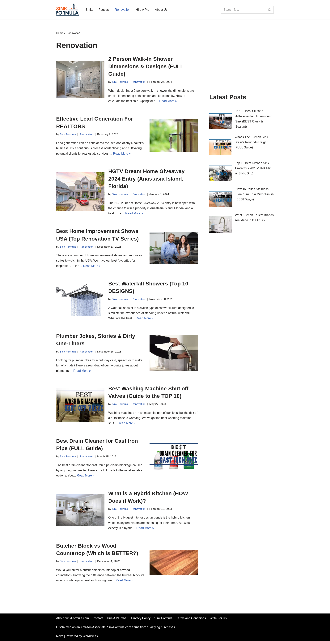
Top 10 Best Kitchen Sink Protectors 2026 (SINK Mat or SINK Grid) (253, 168)
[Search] (269, 10)
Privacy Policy (140, 618)
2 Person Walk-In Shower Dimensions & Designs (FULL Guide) (145, 66)
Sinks (89, 9)
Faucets (104, 9)
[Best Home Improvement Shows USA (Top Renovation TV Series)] (174, 248)
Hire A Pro (143, 9)
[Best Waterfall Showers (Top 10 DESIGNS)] (80, 300)
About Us (161, 9)
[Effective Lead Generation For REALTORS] (174, 135)
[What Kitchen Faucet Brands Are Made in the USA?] (220, 225)
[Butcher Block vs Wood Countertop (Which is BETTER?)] (174, 562)
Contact (98, 618)
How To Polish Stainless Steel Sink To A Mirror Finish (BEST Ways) (254, 194)
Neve (59, 636)
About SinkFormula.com (72, 618)
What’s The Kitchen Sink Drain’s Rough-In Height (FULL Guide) (251, 142)
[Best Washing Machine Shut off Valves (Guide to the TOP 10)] (80, 405)
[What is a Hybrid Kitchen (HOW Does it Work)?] (80, 510)
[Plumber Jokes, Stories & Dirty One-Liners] (174, 353)
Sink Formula (120, 81)
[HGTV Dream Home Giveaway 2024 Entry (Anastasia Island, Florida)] (80, 191)
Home (59, 32)
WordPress (90, 636)
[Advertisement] (241, 59)
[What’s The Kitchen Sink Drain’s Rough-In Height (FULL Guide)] (220, 147)
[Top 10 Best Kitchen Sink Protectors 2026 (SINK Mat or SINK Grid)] (220, 173)
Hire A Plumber (117, 618)
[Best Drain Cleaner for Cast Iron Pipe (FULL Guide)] (174, 457)
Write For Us (218, 618)
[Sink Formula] (67, 9)
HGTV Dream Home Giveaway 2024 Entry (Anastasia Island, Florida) (146, 178)
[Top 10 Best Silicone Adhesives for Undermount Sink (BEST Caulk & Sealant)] (220, 121)
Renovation (122, 9)
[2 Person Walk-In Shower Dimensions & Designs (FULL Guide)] (80, 79)
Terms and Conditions (191, 618)
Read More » (168, 101)
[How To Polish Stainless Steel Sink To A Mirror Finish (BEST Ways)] (220, 199)
